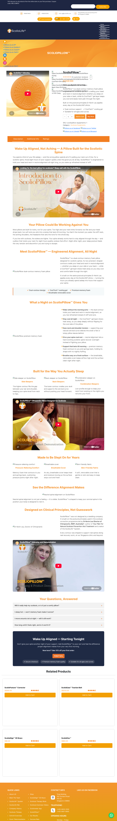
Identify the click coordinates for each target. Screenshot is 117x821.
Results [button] (102, 46)
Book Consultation (46, 19)
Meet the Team (14, 818)
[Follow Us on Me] (9, 64)
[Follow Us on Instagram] (5, 83)
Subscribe (102, 7)
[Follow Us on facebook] (12, 67)
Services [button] (102, 36)
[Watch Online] (5, 61)
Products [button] (102, 41)
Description (18, 159)
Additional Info (33, 159)
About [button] (101, 31)
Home (101, 26)
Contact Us (103, 56)
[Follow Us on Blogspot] (5, 79)
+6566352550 (45, 13)
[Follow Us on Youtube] (11, 69)
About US (12, 814)
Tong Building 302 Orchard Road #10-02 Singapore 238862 (87, 13)
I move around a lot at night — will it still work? (33, 638)
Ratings (46, 159)
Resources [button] (103, 51)
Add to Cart (80, 136)
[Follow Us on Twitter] (11, 72)
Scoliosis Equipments (78, 145)
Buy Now (91, 136)
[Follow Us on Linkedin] (5, 75)
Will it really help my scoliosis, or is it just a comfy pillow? (37, 625)
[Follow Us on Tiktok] (10, 86)
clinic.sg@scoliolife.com (65, 13)
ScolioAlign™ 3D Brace (38, 818)
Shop (77, 18)
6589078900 (27, 13)
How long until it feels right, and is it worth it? (32, 645)
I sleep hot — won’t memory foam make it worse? (34, 632)
